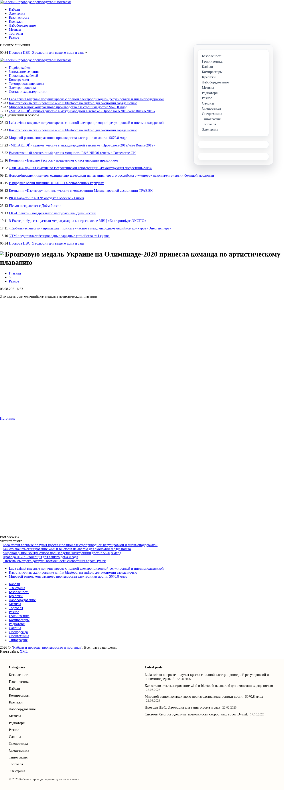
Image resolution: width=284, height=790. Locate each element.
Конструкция (19, 79)
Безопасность (19, 17)
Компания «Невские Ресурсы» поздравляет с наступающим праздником (63, 160)
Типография (18, 640)
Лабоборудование (22, 25)
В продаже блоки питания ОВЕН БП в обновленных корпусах (56, 183)
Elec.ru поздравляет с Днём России (35, 205)
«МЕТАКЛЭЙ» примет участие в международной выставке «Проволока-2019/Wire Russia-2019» (82, 111)
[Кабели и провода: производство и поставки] (35, 2)
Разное (14, 37)
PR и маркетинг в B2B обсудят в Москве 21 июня (46, 198)
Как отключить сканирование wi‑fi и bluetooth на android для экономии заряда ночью (73, 103)
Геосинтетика (19, 616)
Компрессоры (19, 620)
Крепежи (16, 21)
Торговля (16, 33)
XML (24, 651)
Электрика (17, 13)
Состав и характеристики (28, 91)
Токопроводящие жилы (26, 83)
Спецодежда (18, 632)
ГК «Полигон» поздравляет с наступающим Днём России (52, 213)
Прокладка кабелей (23, 75)
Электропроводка (22, 87)
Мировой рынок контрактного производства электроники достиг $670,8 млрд (68, 107)
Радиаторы (17, 624)
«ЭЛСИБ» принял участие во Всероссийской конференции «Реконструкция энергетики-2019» (80, 168)
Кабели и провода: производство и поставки (47, 647)
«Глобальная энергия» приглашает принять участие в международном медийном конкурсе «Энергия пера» (90, 228)
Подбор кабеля (20, 67)
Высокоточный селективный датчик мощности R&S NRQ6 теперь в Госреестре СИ (72, 153)
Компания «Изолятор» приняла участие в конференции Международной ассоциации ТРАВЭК (81, 190)
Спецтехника (19, 636)
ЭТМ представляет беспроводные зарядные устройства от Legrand (59, 236)
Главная (15, 273)
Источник (7, 418)
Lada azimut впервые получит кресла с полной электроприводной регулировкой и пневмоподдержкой (86, 99)
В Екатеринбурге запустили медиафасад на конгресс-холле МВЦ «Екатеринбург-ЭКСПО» (77, 221)
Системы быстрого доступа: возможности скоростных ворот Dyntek (54, 561)
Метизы (15, 29)
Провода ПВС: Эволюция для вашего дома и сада (46, 52)
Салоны (15, 628)
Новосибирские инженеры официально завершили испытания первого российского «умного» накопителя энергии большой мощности (111, 175)
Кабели (14, 9)
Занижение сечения (24, 71)
